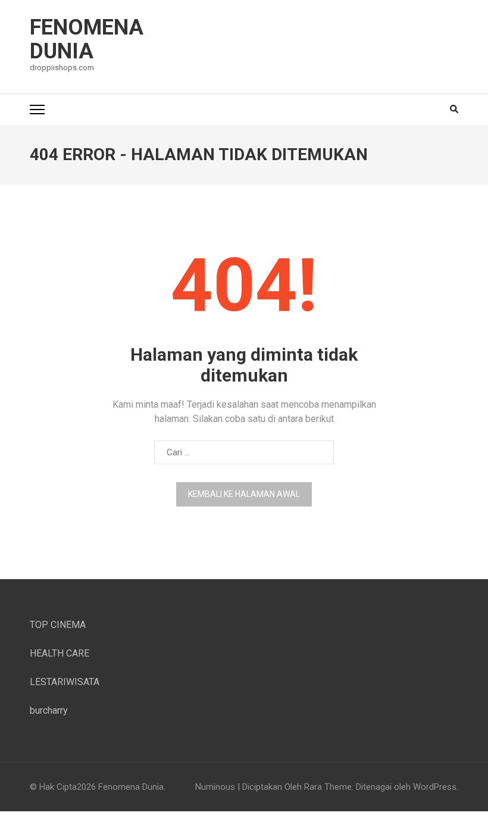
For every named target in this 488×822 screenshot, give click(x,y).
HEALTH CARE (59, 653)
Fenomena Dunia (86, 39)
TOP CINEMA (58, 624)
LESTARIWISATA (64, 681)
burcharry (49, 710)
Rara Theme (328, 787)
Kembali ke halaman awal (244, 494)
